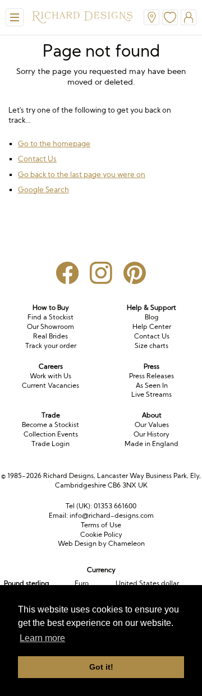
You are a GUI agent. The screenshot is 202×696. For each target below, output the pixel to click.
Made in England (151, 443)
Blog (152, 317)
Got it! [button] (101, 666)
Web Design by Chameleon (101, 543)
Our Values (152, 424)
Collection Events (51, 434)
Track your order (50, 345)
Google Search (43, 189)
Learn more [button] (42, 638)
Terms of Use (101, 525)
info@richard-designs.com (112, 515)
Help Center (151, 326)
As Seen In (152, 385)
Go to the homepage (54, 143)
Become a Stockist (50, 424)
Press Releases (151, 376)
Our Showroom (50, 326)
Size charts (151, 345)
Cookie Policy (101, 534)
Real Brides (50, 336)
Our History (151, 434)
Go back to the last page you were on (81, 174)
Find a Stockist (50, 317)
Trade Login (50, 443)
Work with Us (50, 376)
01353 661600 (115, 506)
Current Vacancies (50, 385)
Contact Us (37, 158)
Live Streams (151, 394)
